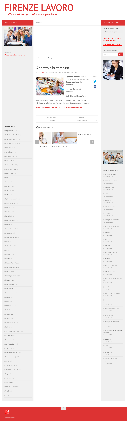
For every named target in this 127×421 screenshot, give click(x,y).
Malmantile (8, 254)
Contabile (107, 213)
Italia (6, 242)
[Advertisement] (67, 38)
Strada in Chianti (10, 365)
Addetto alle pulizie (110, 207)
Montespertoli (9, 284)
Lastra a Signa (9, 246)
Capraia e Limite (10, 156)
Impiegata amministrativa (112, 220)
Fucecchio (8, 216)
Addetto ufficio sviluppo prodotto (89, 134)
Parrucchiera (108, 352)
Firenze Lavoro (39, 7)
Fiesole (7, 195)
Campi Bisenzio (9, 152)
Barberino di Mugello (11, 135)
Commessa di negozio (111, 181)
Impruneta (8, 233)
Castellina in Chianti (10, 169)
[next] (92, 142)
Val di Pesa (8, 382)
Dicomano (8, 186)
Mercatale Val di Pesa (11, 263)
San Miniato (8, 340)
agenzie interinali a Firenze (112, 45)
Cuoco (106, 194)
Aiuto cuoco (108, 246)
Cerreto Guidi (9, 173)
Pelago (7, 301)
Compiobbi (8, 182)
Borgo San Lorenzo (10, 143)
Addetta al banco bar (110, 174)
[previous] (37, 142)
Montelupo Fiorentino (11, 276)
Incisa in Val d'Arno (10, 237)
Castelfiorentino (10, 165)
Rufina (7, 327)
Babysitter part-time (110, 287)
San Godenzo (9, 335)
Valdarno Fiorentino (11, 387)
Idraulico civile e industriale (112, 293)
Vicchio (7, 391)
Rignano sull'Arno (10, 323)
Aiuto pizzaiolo (109, 200)
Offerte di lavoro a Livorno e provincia (14, 55)
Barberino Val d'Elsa (11, 139)
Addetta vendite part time (112, 308)
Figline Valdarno (10, 203)
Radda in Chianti (10, 314)
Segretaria (107, 339)
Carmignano (8, 160)
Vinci (6, 395)
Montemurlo (9, 280)
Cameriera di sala (109, 187)
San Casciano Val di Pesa (12, 331)
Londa (7, 250)
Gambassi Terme (10, 220)
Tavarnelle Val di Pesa (11, 370)
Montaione (8, 271)
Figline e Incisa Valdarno (12, 199)
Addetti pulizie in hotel (59, 146)
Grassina (7, 224)
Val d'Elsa (8, 378)
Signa (7, 361)
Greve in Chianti (9, 229)
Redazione (41, 73)
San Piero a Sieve (10, 344)
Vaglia (7, 374)
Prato (7, 310)
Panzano (7, 297)
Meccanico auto (109, 315)
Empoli (7, 190)
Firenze (39, 23)
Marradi (7, 259)
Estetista (107, 259)
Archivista (107, 233)
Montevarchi (9, 288)
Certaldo (7, 177)
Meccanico (108, 239)
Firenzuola (8, 212)
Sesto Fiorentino (10, 357)
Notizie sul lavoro (10, 293)
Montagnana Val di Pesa (12, 267)
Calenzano (8, 148)
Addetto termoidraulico (111, 265)
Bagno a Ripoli (9, 131)
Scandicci (8, 348)
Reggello (8, 318)
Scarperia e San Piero (11, 352)
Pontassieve (9, 306)
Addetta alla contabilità (111, 252)
